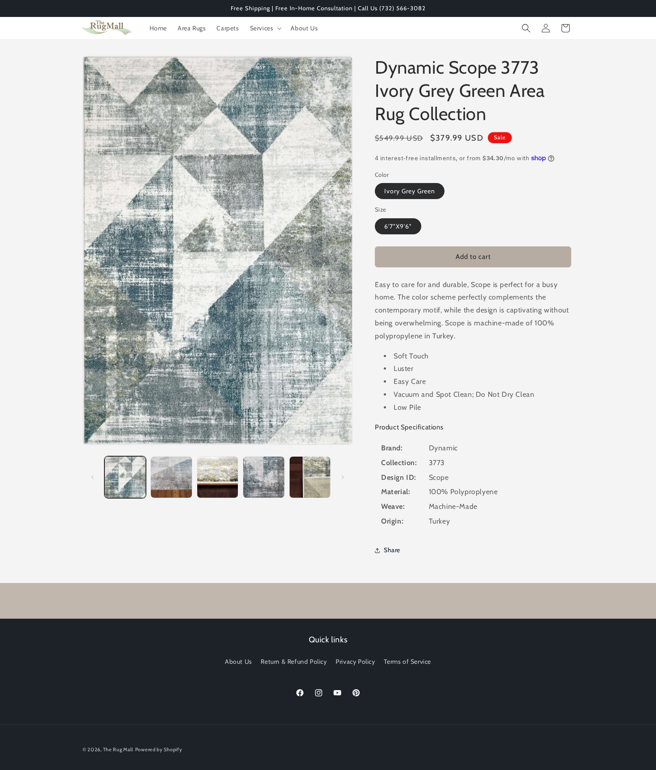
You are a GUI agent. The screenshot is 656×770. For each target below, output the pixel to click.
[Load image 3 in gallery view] (217, 477)
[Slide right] (343, 477)
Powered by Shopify (159, 749)
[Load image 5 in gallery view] (310, 477)
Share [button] (392, 550)
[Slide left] (92, 477)
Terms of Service (407, 662)
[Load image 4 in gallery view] (263, 477)
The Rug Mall (118, 749)
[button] (265, 28)
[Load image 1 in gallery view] (125, 477)
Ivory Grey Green (409, 191)
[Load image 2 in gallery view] (171, 477)
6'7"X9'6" (398, 226)
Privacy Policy (355, 662)
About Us (238, 662)
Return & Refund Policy (294, 662)
